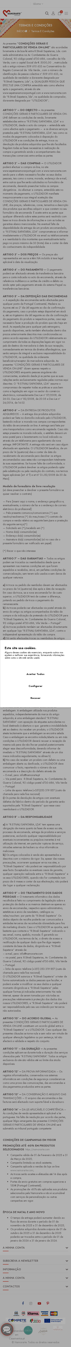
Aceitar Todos (35, 674)
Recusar (35, 698)
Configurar (35, 686)
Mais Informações (15, 662)
